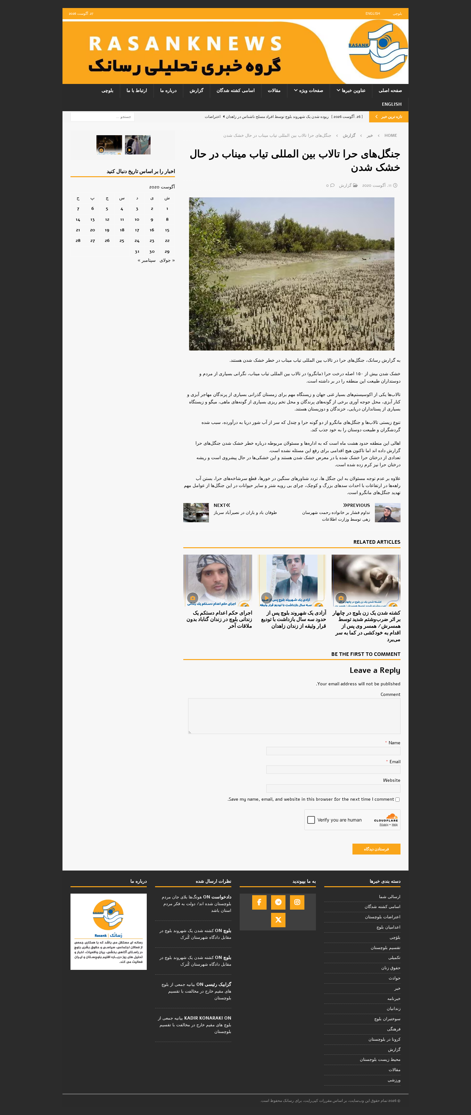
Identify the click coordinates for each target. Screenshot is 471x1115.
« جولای (167, 260)
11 (122, 219)
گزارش (196, 90)
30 (152, 251)
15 (167, 230)
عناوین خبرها (354, 90)
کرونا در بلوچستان (384, 1039)
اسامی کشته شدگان (236, 90)
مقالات (274, 90)
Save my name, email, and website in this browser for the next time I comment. (310, 799)
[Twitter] (278, 920)
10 (137, 219)
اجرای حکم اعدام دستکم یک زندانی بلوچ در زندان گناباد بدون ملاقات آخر (219, 619)
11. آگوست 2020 (377, 185)
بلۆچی (395, 937)
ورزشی (394, 1080)
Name (394, 743)
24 (137, 240)
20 (92, 230)
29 (167, 251)
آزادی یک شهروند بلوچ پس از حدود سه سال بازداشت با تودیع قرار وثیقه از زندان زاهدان (293, 619)
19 (107, 230)
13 (92, 219)
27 (92, 240)
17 (137, 230)
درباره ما (168, 90)
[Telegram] (278, 902)
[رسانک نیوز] (235, 80)
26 (107, 240)
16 (152, 230)
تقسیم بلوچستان (386, 948)
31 (137, 251)
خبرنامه (394, 999)
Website (392, 780)
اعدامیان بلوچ (388, 927)
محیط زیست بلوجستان (380, 1059)
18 (122, 230)
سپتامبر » (146, 260)
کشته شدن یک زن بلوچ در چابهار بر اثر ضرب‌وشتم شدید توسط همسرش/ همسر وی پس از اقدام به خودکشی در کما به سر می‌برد (367, 626)
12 (107, 219)
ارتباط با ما (137, 90)
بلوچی (397, 13)
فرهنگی (394, 1029)
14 (78, 219)
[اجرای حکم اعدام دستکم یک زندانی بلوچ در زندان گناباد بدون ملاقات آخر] (217, 580)
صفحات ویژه (311, 90)
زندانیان (394, 1009)
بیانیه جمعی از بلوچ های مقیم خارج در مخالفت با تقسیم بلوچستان (196, 991)
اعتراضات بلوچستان (383, 917)
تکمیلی (394, 958)
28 (78, 240)
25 (122, 240)
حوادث (395, 978)
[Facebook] (259, 902)
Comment (391, 694)
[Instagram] (297, 902)
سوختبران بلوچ (387, 1019)
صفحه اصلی (390, 90)
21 (78, 230)
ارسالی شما (390, 897)
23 (152, 240)
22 (167, 240)
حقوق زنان (391, 968)
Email (394, 762)
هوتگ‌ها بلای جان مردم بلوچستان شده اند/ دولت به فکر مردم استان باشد (196, 903)
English (373, 13)
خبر (370, 135)
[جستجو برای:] (102, 116)
